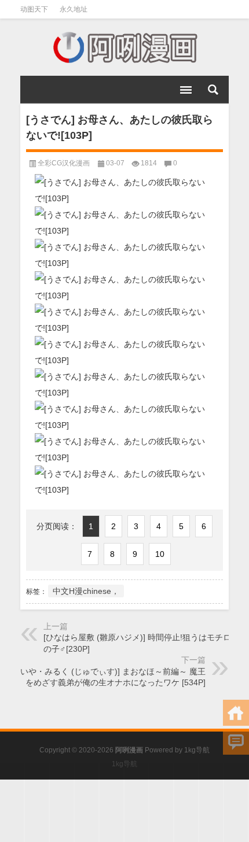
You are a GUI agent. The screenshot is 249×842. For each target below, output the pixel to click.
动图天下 (34, 9)
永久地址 (73, 9)
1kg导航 (197, 750)
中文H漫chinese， (86, 591)
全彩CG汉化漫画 (64, 163)
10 (159, 554)
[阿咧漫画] (124, 47)
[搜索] (213, 90)
